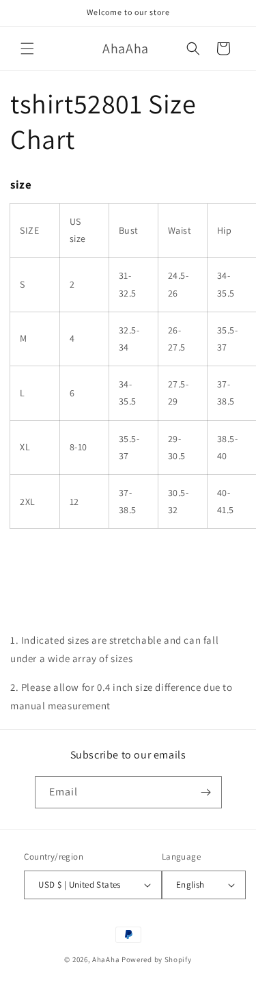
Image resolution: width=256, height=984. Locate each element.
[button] (27, 48)
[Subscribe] (206, 792)
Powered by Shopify (157, 959)
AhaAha (105, 959)
